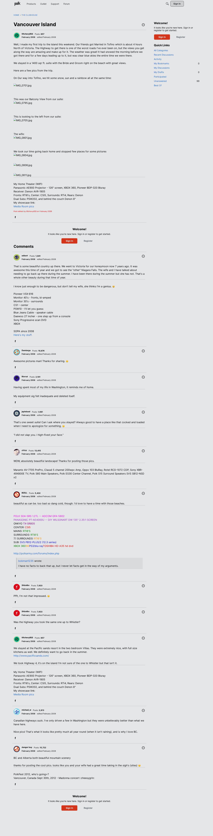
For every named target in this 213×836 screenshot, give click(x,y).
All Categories (161, 50)
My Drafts (176, 72)
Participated (160, 76)
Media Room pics (24, 206)
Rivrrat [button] (25, 376)
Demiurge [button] (26, 350)
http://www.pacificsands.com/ (31, 655)
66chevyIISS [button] (27, 34)
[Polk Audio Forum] (17, 3)
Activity (158, 59)
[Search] (167, 4)
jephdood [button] (26, 411)
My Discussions (161, 67)
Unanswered (176, 81)
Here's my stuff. (23, 334)
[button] (143, 25)
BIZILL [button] (24, 493)
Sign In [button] (69, 241)
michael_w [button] (26, 710)
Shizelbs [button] (25, 585)
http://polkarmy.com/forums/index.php (36, 553)
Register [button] (88, 241)
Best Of (158, 85)
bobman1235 (26, 560)
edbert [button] (25, 255)
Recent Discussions (164, 54)
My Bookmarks (176, 63)
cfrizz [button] (24, 450)
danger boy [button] (27, 747)
